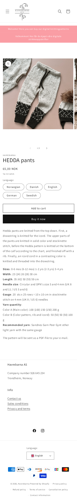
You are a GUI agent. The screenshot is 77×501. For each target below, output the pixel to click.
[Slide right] (47, 148)
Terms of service (37, 489)
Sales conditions (17, 403)
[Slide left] (30, 148)
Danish (34, 187)
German (12, 195)
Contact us (14, 398)
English (52, 187)
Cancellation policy (58, 489)
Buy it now (38, 219)
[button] (7, 11)
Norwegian (13, 187)
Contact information (40, 495)
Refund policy (19, 489)
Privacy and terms (18, 408)
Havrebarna (24, 483)
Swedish (31, 195)
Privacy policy (60, 483)
